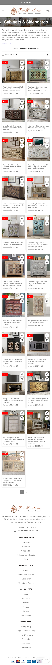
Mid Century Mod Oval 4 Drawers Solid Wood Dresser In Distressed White (13, 439)
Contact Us (26, 639)
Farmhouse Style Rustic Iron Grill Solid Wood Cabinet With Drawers (12, 361)
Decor (26, 559)
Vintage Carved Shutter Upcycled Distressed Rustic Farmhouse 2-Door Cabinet (12, 283)
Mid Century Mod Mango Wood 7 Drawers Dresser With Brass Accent (38, 400)
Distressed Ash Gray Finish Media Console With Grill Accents (37, 361)
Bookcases (26, 547)
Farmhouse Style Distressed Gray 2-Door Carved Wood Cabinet (37, 283)
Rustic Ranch (26, 579)
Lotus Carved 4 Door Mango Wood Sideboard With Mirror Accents (12, 128)
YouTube (27, 2)
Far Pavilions (18, 657)
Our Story (26, 598)
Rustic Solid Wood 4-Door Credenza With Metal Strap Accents (12, 167)
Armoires (26, 542)
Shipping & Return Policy (26, 631)
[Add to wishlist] (22, 68)
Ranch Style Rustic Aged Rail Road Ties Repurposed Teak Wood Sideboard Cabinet (13, 89)
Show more (6, 43)
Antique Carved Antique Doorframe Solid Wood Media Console (13, 400)
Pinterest (30, 2)
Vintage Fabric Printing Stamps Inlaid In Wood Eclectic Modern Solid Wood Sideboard (13, 206)
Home (16, 48)
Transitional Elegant (26, 583)
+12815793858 (30, 527)
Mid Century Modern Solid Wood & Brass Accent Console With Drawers (38, 206)
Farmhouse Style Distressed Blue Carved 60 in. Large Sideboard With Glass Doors (37, 89)
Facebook (21, 2)
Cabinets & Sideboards (26, 555)
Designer (26, 611)
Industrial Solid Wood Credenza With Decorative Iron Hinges (38, 127)
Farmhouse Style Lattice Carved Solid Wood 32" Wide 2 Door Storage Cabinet (38, 244)
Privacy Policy (26, 627)
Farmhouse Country (26, 575)
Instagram (24, 2)
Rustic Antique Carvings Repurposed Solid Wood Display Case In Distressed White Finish (37, 440)
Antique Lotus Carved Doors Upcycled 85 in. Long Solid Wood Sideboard (12, 480)
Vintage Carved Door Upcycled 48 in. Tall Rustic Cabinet (38, 321)
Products (26, 603)
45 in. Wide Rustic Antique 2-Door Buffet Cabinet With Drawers (12, 322)
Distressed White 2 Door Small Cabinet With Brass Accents (13, 244)
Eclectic (26, 570)
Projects (26, 607)
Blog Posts (26, 643)
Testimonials (26, 615)
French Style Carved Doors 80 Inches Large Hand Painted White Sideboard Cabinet (38, 167)
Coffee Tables (26, 551)
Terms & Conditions (26, 635)
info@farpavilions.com (29, 531)
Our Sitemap (26, 648)
